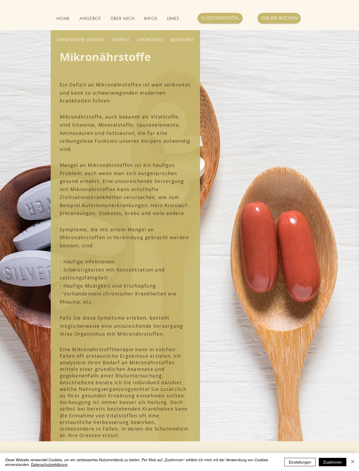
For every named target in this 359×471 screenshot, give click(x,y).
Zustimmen (332, 462)
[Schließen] (353, 462)
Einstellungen (300, 462)
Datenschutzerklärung (49, 464)
